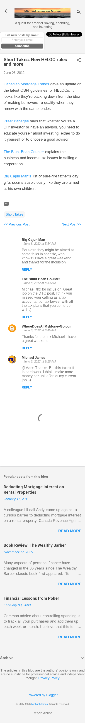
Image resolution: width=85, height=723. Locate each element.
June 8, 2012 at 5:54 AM (40, 243)
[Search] (78, 12)
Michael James (33, 357)
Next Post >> (71, 224)
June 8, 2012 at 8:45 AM (40, 330)
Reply (27, 269)
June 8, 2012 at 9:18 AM (40, 361)
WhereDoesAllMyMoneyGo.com (47, 326)
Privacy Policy (49, 678)
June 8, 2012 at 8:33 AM (40, 283)
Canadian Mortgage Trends (26, 84)
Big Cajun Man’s (17, 176)
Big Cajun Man (33, 240)
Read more (69, 531)
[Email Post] (6, 205)
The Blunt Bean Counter (24, 152)
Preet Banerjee (16, 121)
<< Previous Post (16, 224)
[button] (78, 60)
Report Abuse (42, 713)
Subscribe (22, 46)
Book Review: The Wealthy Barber (35, 545)
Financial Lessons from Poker (31, 598)
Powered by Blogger (43, 695)
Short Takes (14, 214)
